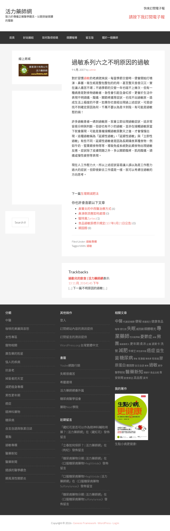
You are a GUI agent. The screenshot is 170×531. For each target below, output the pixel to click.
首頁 (12, 37)
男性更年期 (12, 395)
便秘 (138, 321)
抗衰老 (9, 370)
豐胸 (8, 437)
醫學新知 (120, 372)
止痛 (148, 344)
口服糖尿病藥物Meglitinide (81, 463)
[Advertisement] (43, 147)
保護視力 (146, 321)
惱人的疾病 (12, 362)
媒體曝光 (150, 329)
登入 (63, 320)
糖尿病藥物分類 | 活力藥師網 (82, 458)
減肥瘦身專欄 (14, 387)
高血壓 (138, 377)
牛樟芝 (132, 351)
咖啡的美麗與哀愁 (17, 328)
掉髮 (154, 337)
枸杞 (66, 450)
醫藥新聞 (11, 462)
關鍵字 (147, 372)
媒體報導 (72, 37)
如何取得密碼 (50, 37)
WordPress (104, 523)
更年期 (134, 344)
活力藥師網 (18, 11)
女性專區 (11, 337)
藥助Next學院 (69, 407)
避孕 (160, 365)
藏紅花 (96, 432)
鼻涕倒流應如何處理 (91, 213)
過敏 (87, 78)
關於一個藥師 (110, 37)
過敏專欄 (91, 241)
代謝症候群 (129, 321)
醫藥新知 (11, 453)
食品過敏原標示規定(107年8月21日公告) (105, 223)
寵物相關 (11, 345)
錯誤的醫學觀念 (15, 470)
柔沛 (143, 344)
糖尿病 (9, 420)
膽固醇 (130, 365)
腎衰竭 (155, 358)
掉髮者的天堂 (14, 378)
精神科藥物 (12, 412)
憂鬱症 (146, 336)
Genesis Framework (84, 523)
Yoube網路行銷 (70, 365)
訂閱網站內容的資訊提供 (76, 328)
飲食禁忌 (128, 378)
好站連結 (28, 37)
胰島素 (148, 358)
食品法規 (154, 372)
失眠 (131, 328)
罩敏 (135, 359)
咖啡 (117, 329)
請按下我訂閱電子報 (147, 16)
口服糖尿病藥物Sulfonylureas (82, 499)
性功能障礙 (135, 337)
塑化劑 (123, 329)
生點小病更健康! (126, 444)
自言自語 (139, 365)
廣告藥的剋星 (14, 353)
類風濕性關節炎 (15, 478)
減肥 (123, 350)
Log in (116, 523)
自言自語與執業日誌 (18, 428)
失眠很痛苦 (67, 374)
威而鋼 (140, 329)
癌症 (8, 403)
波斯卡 (156, 344)
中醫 (8, 320)
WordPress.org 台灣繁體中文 (79, 345)
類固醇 (82, 228)
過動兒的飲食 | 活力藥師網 (85, 278)
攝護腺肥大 (124, 344)
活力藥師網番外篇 (72, 390)
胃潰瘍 (141, 358)
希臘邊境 (66, 382)
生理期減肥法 (90, 193)
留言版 (90, 37)
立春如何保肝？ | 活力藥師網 (82, 445)
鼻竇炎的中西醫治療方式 (94, 208)
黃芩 (145, 377)
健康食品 (157, 321)
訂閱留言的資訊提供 (73, 337)
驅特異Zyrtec (87, 218)
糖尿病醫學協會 (70, 399)
